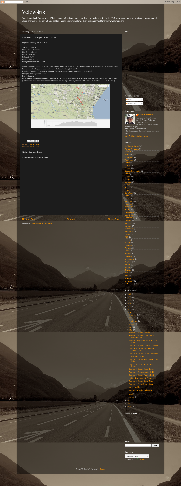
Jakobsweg (129, 201)
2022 (130, 294)
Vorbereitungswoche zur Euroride (140, 390)
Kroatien (128, 209)
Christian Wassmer (145, 115)
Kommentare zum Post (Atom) (41, 224)
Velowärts (33, 11)
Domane (128, 176)
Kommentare (132, 103)
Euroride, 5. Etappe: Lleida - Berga (141, 369)
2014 (130, 312)
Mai (130, 330)
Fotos (127, 190)
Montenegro (129, 231)
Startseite (71, 219)
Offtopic (128, 234)
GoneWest (128, 193)
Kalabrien (128, 204)
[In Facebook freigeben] (35, 141)
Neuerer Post (28, 219)
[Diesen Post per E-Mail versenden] (28, 141)
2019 (130, 297)
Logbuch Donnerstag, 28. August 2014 (142, 378)
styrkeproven (129, 259)
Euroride (31, 144)
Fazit (127, 187)
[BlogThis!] (30, 141)
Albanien (128, 152)
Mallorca (128, 226)
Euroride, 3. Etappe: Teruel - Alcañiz (142, 375)
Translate (142, 459)
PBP (126, 237)
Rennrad (128, 248)
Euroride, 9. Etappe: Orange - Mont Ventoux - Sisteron (141, 349)
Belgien (127, 165)
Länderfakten (129, 212)
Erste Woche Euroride (136, 356)
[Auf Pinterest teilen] (37, 141)
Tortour (127, 273)
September (133, 321)
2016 (130, 306)
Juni (131, 327)
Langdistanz (129, 215)
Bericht (127, 168)
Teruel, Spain (34, 147)
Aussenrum (129, 160)
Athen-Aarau (129, 157)
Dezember (133, 315)
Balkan (127, 163)
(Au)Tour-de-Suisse (132, 146)
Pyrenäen (128, 245)
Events (127, 185)
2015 (130, 309)
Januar (132, 397)
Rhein (127, 251)
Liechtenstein (129, 218)
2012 (130, 404)
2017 (130, 303)
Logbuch (38, 144)
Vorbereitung (129, 284)
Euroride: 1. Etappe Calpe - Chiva (141, 384)
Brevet (127, 174)
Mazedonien (129, 229)
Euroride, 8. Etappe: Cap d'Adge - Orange (143, 353)
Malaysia (128, 223)
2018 (130, 300)
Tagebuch (128, 262)
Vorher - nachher (134, 387)
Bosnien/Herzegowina (132, 171)
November (133, 318)
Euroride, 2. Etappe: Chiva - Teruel (141, 381)
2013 (130, 401)
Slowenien (128, 256)
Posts (130, 100)
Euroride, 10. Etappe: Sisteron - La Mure (143, 345)
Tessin (127, 267)
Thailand (128, 270)
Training (128, 278)
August (132, 324)
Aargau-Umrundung (132, 149)
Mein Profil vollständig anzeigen (136, 136)
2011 (130, 407)
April (131, 394)
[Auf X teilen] (33, 141)
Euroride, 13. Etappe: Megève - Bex (141, 333)
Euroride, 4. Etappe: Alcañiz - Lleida (141, 372)
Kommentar (129, 207)
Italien (127, 198)
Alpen (127, 154)
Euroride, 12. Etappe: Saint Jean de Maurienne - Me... (141, 336)
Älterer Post (113, 219)
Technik (128, 264)
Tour (126, 276)
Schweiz (128, 254)
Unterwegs (128, 281)
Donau (127, 179)
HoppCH (128, 196)
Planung (128, 240)
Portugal (128, 242)
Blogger (102, 469)
